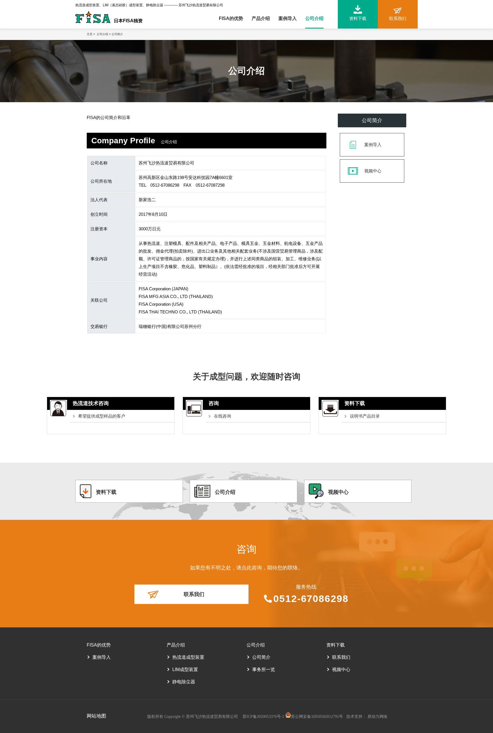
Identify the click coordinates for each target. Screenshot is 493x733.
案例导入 (287, 18)
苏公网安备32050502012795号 (317, 716)
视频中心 (372, 170)
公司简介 (117, 34)
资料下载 (106, 492)
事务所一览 (263, 669)
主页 (89, 34)
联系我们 (194, 594)
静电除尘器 (183, 681)
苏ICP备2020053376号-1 (264, 716)
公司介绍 (314, 18)
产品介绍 (261, 18)
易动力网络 (377, 716)
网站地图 (96, 716)
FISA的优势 (231, 18)
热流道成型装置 (188, 657)
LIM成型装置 (185, 669)
